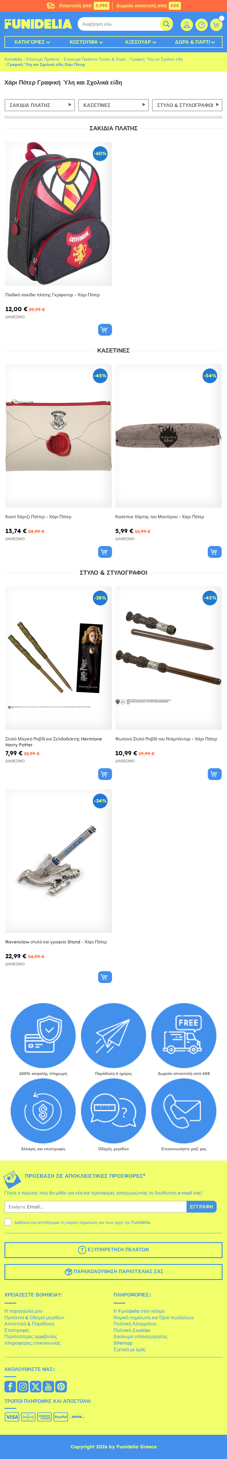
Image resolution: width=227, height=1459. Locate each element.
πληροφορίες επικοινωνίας (32, 1343)
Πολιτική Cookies (132, 1330)
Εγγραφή (201, 1207)
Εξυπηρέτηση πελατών (117, 1250)
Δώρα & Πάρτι (192, 42)
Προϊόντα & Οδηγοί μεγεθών (34, 1317)
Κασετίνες (97, 105)
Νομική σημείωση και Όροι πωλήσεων (154, 1317)
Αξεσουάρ (138, 42)
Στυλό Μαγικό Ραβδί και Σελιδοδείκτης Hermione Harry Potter (53, 742)
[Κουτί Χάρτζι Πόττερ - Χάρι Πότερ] (58, 436)
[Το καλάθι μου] (216, 25)
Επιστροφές (17, 1330)
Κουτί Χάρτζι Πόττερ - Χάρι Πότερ (38, 516)
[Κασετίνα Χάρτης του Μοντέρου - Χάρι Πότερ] (168, 436)
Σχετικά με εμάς (130, 1349)
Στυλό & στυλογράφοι (185, 105)
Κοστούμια (84, 42)
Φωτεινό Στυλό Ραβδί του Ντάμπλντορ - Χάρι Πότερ (166, 739)
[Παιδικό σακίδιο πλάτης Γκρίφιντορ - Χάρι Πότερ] (58, 214)
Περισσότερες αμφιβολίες (30, 1336)
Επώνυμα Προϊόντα (43, 59)
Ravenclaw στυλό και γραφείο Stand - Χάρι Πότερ (56, 942)
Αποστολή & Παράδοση (29, 1324)
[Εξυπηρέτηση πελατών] (201, 25)
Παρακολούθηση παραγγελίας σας (117, 1272)
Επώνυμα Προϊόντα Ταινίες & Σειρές (95, 59)
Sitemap (123, 1343)
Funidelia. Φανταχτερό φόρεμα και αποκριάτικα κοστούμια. (38, 24)
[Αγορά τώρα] (105, 330)
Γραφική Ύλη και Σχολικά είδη (157, 59)
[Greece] (10, 1387)
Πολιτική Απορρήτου (135, 1324)
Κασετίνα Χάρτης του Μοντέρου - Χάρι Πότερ (159, 516)
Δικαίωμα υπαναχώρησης (141, 1336)
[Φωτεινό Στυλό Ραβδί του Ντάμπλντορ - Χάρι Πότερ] (168, 658)
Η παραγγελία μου (23, 1311)
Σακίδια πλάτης (30, 105)
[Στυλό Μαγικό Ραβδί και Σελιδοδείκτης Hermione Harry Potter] (58, 658)
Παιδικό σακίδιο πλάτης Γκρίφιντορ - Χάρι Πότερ (52, 295)
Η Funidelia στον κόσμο (139, 1311)
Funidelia (13, 59)
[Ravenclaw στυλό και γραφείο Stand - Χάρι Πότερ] (58, 861)
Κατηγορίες (29, 42)
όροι (119, 1222)
